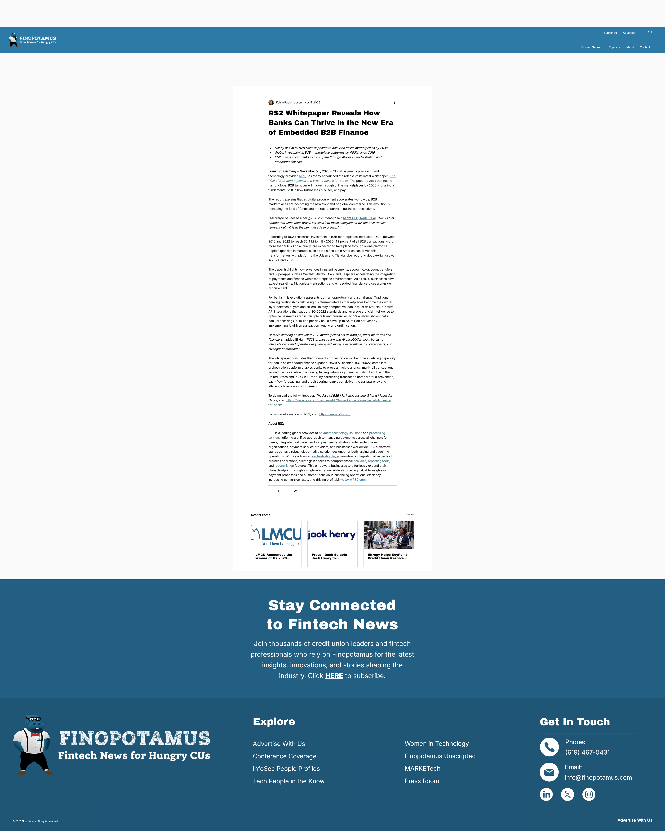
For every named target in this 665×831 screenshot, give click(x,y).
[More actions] (394, 102)
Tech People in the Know (289, 781)
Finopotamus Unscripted (440, 756)
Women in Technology (437, 743)
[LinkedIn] (546, 794)
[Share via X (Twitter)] (278, 491)
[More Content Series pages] (602, 47)
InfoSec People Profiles (286, 768)
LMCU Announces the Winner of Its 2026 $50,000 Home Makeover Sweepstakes (275, 556)
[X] (567, 794)
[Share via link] (295, 491)
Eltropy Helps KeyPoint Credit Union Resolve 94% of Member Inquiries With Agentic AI (387, 556)
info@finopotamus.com (598, 777)
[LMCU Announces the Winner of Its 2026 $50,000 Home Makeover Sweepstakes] (276, 535)
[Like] (650, 32)
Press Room (422, 781)
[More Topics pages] (619, 47)
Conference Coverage (285, 756)
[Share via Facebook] (270, 491)
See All (410, 514)
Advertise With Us (279, 743)
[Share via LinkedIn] (287, 491)
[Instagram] (588, 794)
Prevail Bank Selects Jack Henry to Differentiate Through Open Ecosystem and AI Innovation (332, 556)
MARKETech (423, 768)
